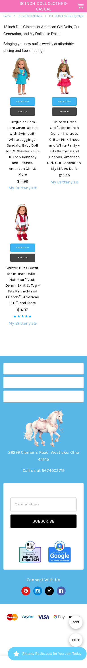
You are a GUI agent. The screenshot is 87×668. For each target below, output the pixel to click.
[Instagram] (37, 590)
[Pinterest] (25, 590)
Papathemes (43, 642)
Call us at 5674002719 (43, 470)
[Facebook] (61, 590)
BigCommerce (44, 636)
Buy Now (22, 111)
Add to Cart (22, 101)
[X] (49, 590)
